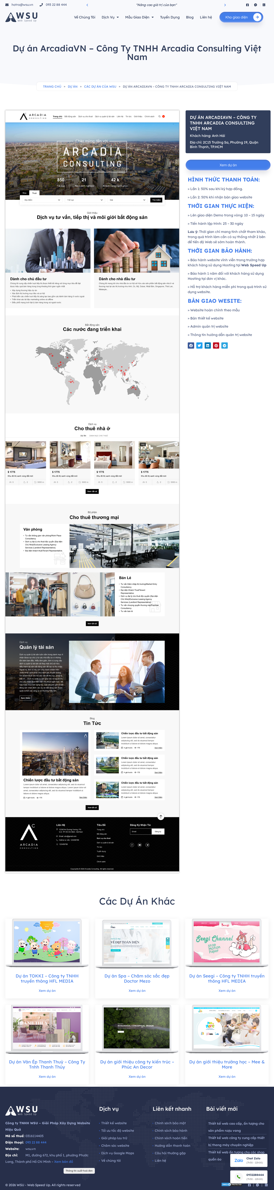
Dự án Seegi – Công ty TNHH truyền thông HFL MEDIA (227, 978)
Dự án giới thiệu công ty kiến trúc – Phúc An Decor (137, 1064)
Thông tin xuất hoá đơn (79, 1170)
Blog (190, 17)
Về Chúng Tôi (84, 17)
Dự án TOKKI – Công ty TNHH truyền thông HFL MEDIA (47, 978)
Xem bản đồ (63, 1162)
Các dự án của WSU (100, 86)
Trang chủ (52, 86)
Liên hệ (206, 17)
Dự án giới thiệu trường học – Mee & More (227, 1064)
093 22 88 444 (35, 1142)
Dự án (72, 86)
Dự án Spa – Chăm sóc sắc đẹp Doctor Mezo (137, 978)
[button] (87, 4)
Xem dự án (47, 991)
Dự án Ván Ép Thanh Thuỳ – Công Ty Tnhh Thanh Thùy (47, 1064)
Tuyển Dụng (170, 17)
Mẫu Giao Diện (137, 17)
